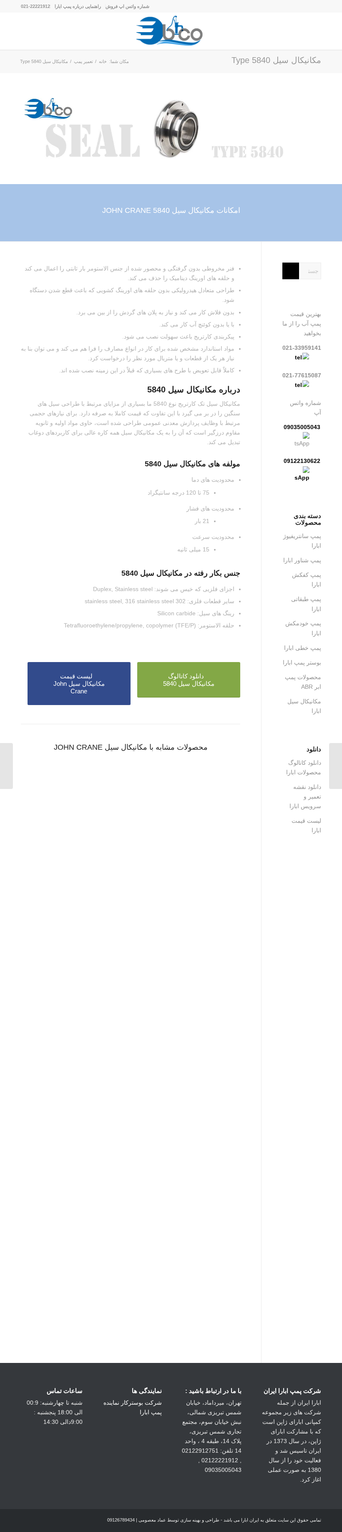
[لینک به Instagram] (64, 1521)
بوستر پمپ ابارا (302, 662)
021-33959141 (301, 347)
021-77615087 (301, 375)
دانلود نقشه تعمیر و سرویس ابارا (305, 796)
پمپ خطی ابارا (302, 648)
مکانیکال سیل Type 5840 (276, 60)
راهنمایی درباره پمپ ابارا (78, 6)
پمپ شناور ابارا (302, 560)
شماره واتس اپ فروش (127, 6)
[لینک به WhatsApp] (52, 1521)
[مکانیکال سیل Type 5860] (335, 766)
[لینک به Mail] (27, 1521)
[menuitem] (127, 6)
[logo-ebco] (171, 31)
